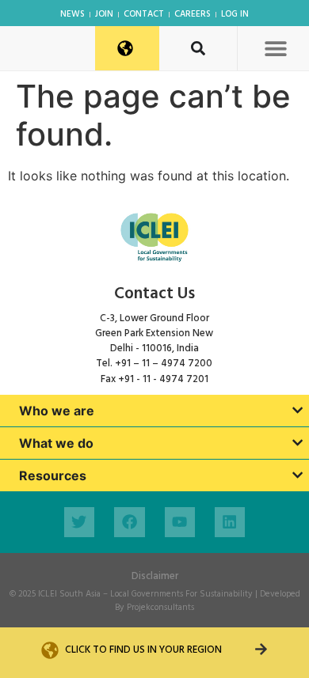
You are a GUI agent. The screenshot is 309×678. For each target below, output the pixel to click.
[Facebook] (129, 522)
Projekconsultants (160, 607)
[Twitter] (79, 522)
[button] (275, 48)
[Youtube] (180, 522)
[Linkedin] (230, 522)
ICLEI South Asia (69, 594)
